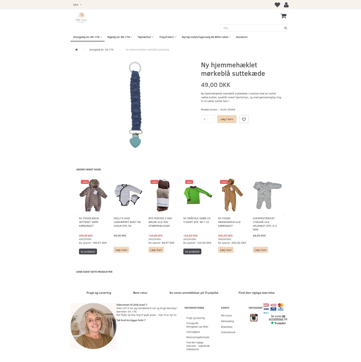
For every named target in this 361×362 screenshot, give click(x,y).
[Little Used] (81, 18)
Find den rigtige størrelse (257, 293)
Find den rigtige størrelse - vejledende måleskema (198, 346)
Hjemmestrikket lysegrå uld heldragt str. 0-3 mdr (265, 223)
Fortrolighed (192, 331)
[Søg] (285, 28)
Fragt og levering (195, 317)
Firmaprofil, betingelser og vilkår (197, 324)
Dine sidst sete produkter (94, 271)
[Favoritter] (277, 4)
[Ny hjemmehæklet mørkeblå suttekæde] (136, 104)
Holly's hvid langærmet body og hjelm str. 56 (127, 221)
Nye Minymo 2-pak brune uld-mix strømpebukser (160, 221)
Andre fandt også (88, 169)
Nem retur (140, 293)
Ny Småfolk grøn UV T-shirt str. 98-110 (196, 220)
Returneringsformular (197, 337)
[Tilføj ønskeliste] (244, 119)
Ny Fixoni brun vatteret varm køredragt (89, 221)
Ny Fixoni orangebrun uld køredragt (229, 221)
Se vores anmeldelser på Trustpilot (193, 293)
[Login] (286, 4)
